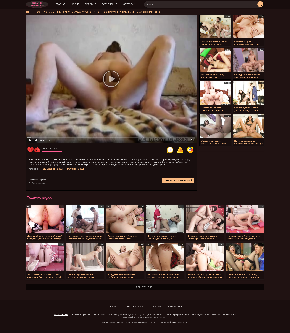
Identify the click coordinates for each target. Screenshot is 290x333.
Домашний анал (53, 168)
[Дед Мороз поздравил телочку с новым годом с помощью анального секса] (165, 219)
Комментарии (37, 179)
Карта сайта (175, 306)
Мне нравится (30, 150)
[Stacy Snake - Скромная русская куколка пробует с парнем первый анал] (45, 257)
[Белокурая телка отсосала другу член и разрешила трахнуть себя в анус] (248, 60)
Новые (75, 4)
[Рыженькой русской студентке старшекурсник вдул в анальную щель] (248, 26)
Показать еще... (145, 287)
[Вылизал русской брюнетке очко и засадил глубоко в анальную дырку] (205, 257)
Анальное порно (61, 315)
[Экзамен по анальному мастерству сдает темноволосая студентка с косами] (215, 60)
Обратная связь (134, 306)
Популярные (109, 4)
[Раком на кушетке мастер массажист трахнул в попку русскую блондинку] (85, 257)
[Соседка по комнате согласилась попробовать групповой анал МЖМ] (215, 93)
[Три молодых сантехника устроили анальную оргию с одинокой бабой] (85, 219)
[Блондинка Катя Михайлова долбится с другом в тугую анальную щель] (125, 257)
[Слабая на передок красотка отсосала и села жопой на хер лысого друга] (215, 126)
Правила (156, 306)
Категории (129, 4)
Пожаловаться (180, 150)
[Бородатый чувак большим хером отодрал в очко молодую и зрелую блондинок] (215, 26)
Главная (60, 4)
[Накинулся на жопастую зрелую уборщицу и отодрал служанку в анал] (245, 257)
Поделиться (190, 150)
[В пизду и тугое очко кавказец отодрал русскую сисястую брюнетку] (205, 219)
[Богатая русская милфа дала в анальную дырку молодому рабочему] (248, 93)
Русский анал (75, 168)
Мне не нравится (37, 150)
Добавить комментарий (178, 180)
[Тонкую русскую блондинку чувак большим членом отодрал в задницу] (245, 219)
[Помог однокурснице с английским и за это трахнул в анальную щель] (248, 126)
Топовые (90, 4)
